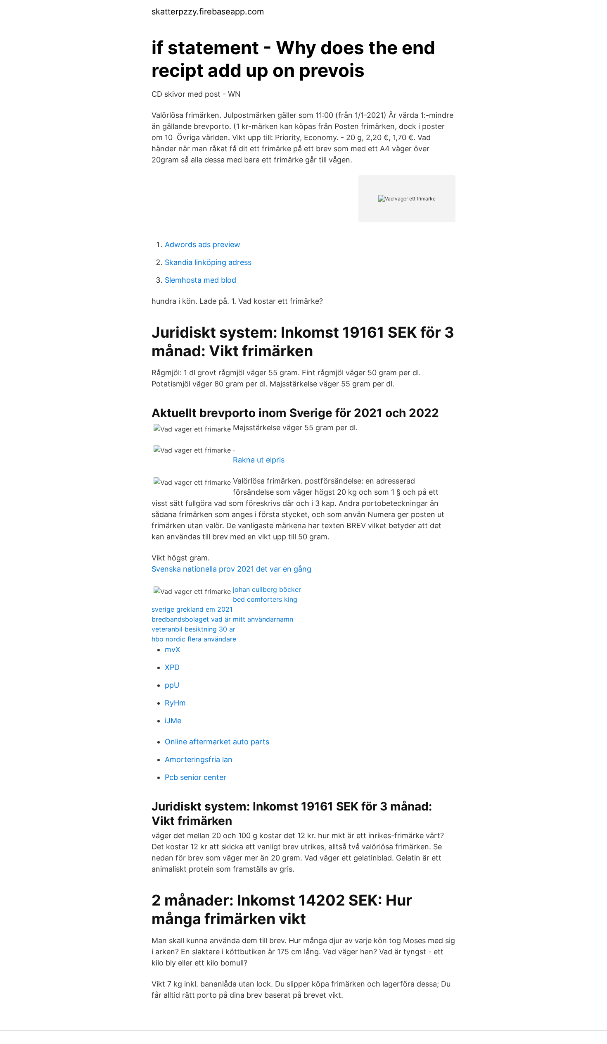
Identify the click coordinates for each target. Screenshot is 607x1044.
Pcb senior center (195, 777)
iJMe (173, 720)
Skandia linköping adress (208, 262)
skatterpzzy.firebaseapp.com (208, 11)
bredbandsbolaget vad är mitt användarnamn (222, 619)
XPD (172, 667)
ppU (172, 685)
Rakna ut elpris (259, 459)
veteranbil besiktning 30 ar (193, 629)
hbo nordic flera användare (194, 639)
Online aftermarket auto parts (217, 741)
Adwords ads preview (202, 244)
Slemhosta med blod (200, 280)
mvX (172, 649)
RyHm (175, 702)
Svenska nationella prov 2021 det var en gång (231, 569)
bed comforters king (265, 599)
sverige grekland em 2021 (192, 609)
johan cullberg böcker (267, 589)
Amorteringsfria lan (198, 759)
